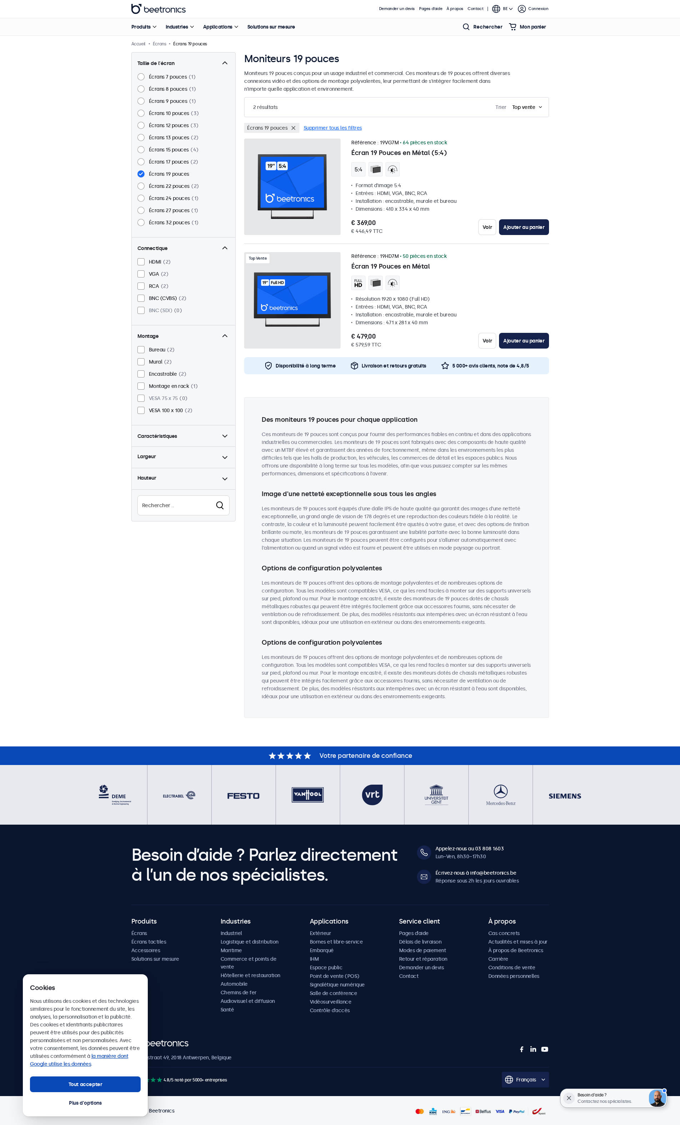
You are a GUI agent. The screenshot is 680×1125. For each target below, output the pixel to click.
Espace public (326, 967)
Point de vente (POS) (334, 976)
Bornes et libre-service (336, 941)
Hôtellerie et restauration (250, 975)
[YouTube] (544, 1049)
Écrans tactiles (148, 941)
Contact (475, 9)
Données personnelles (513, 976)
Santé (227, 1009)
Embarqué (322, 950)
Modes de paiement (422, 950)
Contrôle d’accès (330, 1010)
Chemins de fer (239, 992)
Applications (217, 26)
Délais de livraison (420, 941)
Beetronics (158, 9)
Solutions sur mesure (271, 26)
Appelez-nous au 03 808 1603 (469, 848)
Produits (141, 26)
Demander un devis (397, 9)
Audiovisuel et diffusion (248, 1001)
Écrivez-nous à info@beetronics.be (476, 872)
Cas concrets (504, 933)
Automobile (234, 983)
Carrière (498, 958)
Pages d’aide (430, 9)
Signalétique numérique (337, 984)
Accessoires (145, 950)
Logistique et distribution (249, 941)
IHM (314, 958)
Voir (487, 227)
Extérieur (320, 933)
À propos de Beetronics (515, 950)
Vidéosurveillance (331, 1001)
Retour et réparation (423, 958)
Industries (177, 26)
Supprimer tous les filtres (333, 127)
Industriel (231, 933)
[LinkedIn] (533, 1049)
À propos (455, 9)
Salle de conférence (333, 993)
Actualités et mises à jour (518, 941)
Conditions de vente (511, 967)
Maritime (231, 950)
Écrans (139, 933)
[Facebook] (522, 1049)
